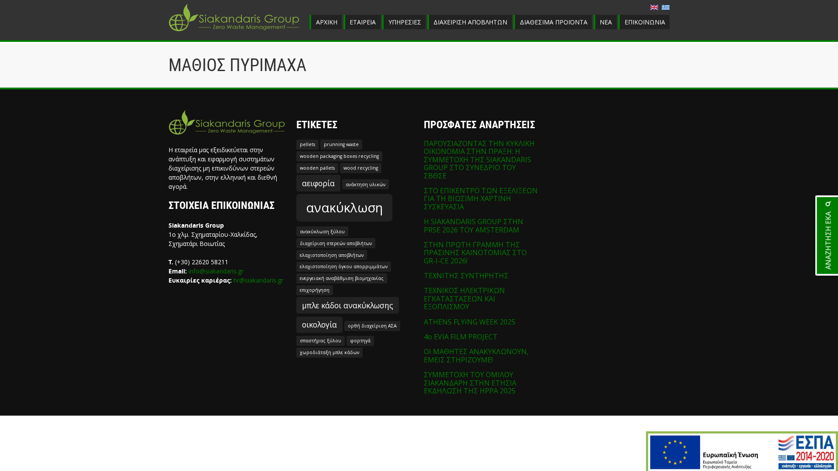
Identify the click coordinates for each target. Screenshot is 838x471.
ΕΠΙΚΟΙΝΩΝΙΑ (645, 22)
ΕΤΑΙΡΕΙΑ (363, 22)
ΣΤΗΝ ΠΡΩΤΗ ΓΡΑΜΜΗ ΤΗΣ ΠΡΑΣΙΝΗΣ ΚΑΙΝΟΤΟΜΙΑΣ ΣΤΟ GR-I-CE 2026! (475, 253)
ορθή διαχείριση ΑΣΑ (372, 326)
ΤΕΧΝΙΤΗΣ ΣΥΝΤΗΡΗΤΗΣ (466, 275)
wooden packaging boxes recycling (339, 156)
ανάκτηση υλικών (365, 184)
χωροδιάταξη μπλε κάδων (329, 352)
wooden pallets (317, 168)
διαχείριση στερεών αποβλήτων (336, 243)
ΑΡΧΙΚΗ (326, 22)
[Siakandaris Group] (233, 32)
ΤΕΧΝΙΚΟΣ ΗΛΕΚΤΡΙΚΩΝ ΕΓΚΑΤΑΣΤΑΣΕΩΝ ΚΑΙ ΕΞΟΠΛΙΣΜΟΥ (464, 298)
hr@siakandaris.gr (258, 280)
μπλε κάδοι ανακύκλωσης (347, 305)
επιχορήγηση (315, 290)
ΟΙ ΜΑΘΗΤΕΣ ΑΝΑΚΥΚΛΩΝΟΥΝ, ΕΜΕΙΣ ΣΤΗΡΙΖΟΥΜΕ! (476, 355)
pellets (307, 144)
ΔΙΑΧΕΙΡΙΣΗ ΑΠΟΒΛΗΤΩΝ (470, 22)
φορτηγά (360, 341)
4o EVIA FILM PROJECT (461, 336)
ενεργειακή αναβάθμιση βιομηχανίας (342, 278)
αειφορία (318, 183)
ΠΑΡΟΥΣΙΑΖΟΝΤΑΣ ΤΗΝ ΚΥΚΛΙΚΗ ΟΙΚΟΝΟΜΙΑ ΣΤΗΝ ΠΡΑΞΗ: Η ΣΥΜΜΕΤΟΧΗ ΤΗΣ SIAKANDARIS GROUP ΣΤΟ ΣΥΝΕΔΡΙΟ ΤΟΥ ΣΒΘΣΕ (479, 160)
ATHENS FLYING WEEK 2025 (469, 322)
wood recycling (360, 168)
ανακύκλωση (344, 207)
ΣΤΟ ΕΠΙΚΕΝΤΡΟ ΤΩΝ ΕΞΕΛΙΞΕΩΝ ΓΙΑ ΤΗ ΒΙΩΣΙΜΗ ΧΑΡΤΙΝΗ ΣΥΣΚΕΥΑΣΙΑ (481, 199)
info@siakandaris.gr (216, 271)
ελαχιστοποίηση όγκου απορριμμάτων (344, 266)
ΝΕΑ (606, 22)
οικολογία (319, 324)
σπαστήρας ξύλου (320, 341)
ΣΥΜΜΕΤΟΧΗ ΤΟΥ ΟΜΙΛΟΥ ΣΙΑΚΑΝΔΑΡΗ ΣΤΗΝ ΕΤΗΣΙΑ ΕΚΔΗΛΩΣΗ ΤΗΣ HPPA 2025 (470, 383)
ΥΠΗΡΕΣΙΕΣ (404, 22)
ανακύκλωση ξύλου (322, 232)
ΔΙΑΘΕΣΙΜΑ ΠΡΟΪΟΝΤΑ (553, 22)
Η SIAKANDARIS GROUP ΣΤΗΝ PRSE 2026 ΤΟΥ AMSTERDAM (473, 225)
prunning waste (341, 144)
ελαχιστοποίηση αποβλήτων (332, 255)
